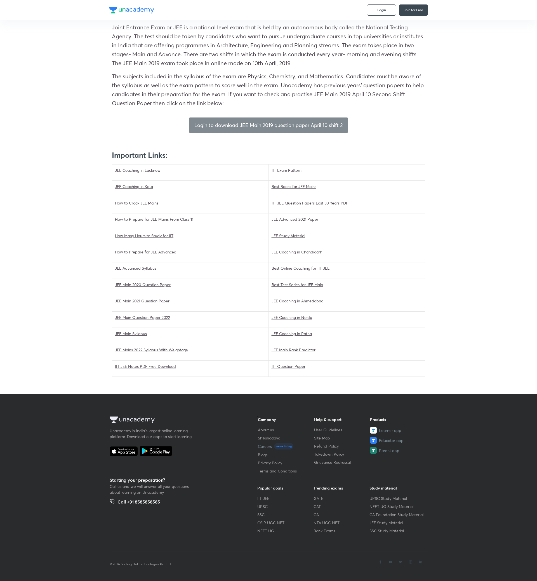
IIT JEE (263, 498)
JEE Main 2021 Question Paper (142, 301)
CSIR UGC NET (270, 522)
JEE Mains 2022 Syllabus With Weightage (151, 349)
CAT (317, 506)
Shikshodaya (269, 438)
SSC (261, 514)
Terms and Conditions (277, 471)
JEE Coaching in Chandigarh (297, 252)
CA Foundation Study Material (396, 514)
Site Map (322, 438)
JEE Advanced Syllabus (135, 268)
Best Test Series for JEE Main (297, 284)
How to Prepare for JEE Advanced (145, 252)
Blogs (262, 454)
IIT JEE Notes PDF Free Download (145, 366)
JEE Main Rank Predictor (293, 349)
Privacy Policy (270, 462)
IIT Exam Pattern (287, 170)
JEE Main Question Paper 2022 (142, 317)
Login (381, 10)
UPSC (262, 506)
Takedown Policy (329, 454)
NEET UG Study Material (391, 506)
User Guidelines (328, 429)
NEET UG (265, 530)
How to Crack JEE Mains (136, 203)
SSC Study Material (386, 530)
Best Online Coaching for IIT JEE (300, 268)
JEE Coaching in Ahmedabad (298, 301)
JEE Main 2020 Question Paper (143, 284)
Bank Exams (324, 530)
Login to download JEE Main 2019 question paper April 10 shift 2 (268, 125)
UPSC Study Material (388, 498)
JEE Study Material (288, 235)
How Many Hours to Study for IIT (144, 235)
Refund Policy (326, 446)
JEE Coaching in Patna (292, 333)
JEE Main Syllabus (131, 333)
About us (266, 429)
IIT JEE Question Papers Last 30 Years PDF (310, 203)
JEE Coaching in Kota (134, 186)
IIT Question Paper (288, 366)
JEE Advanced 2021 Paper (295, 219)
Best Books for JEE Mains (294, 186)
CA (316, 514)
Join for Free (413, 10)
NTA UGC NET (327, 522)
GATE (318, 498)
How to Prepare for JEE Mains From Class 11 (154, 219)
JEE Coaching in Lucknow (138, 170)
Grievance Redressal (332, 462)
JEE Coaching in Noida (292, 317)
